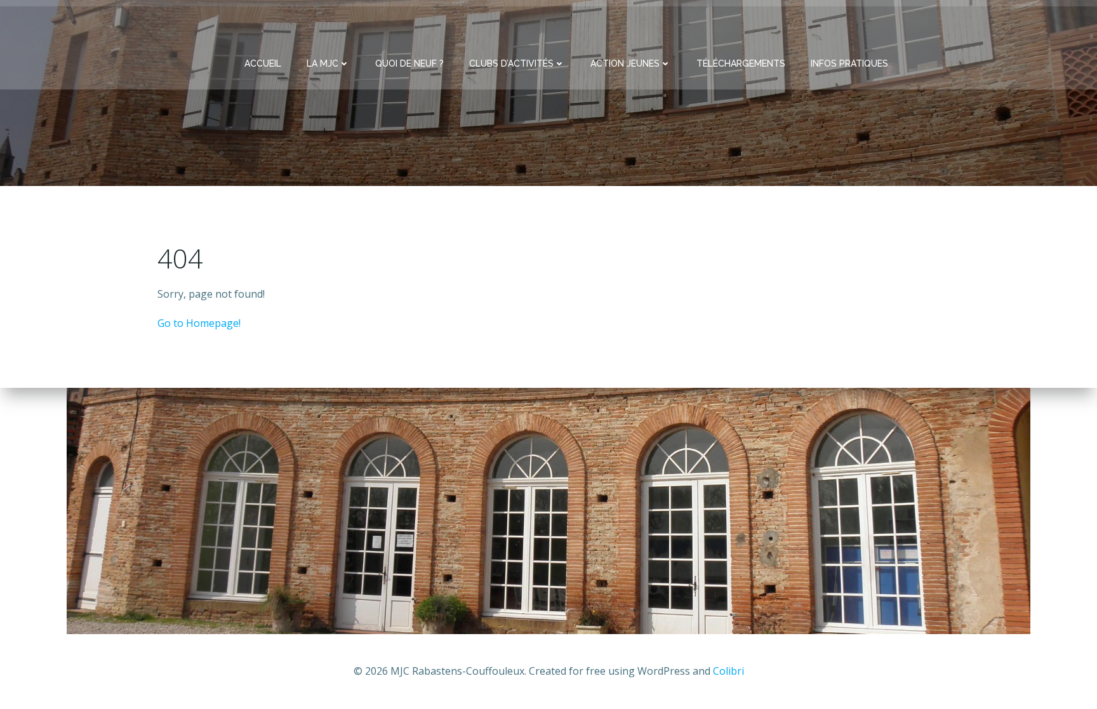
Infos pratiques (849, 63)
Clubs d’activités (511, 63)
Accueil (262, 63)
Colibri (728, 671)
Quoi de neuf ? (409, 63)
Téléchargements (740, 63)
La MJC (322, 63)
